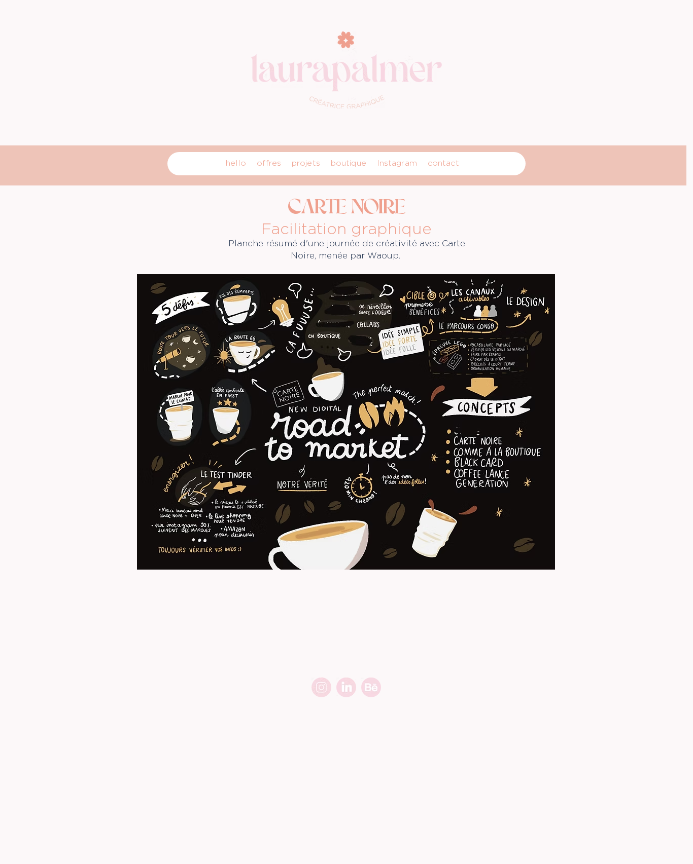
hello (236, 163)
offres (269, 163)
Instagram (397, 163)
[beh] (371, 687)
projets (306, 163)
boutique (348, 163)
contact (443, 163)
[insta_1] (321, 687)
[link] (346, 687)
